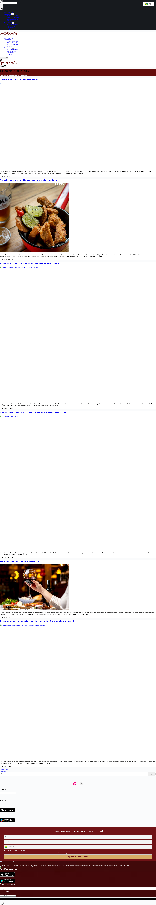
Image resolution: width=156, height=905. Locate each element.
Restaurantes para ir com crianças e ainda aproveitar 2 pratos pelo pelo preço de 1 (38, 621)
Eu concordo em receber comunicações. (15, 850)
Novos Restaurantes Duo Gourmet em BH (19, 79)
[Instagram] (1, 60)
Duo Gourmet (8, 48)
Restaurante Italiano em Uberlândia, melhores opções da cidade (29, 263)
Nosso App (10, 52)
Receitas (9, 46)
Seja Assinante (11, 54)
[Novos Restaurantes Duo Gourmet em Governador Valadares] (34, 252)
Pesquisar (152, 774)
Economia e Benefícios (13, 49)
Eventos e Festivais (12, 44)
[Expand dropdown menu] (13, 48)
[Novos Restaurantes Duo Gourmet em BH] (34, 168)
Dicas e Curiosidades (13, 43)
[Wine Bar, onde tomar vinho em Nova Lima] (34, 609)
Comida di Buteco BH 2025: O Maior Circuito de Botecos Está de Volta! (33, 412)
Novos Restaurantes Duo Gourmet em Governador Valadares (28, 180)
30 (7, 769)
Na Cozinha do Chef (13, 41)
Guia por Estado (8, 38)
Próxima (2, 771)
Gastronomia (7, 39)
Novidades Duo (11, 51)
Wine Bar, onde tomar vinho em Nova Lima (20, 561)
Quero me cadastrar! (78, 856)
